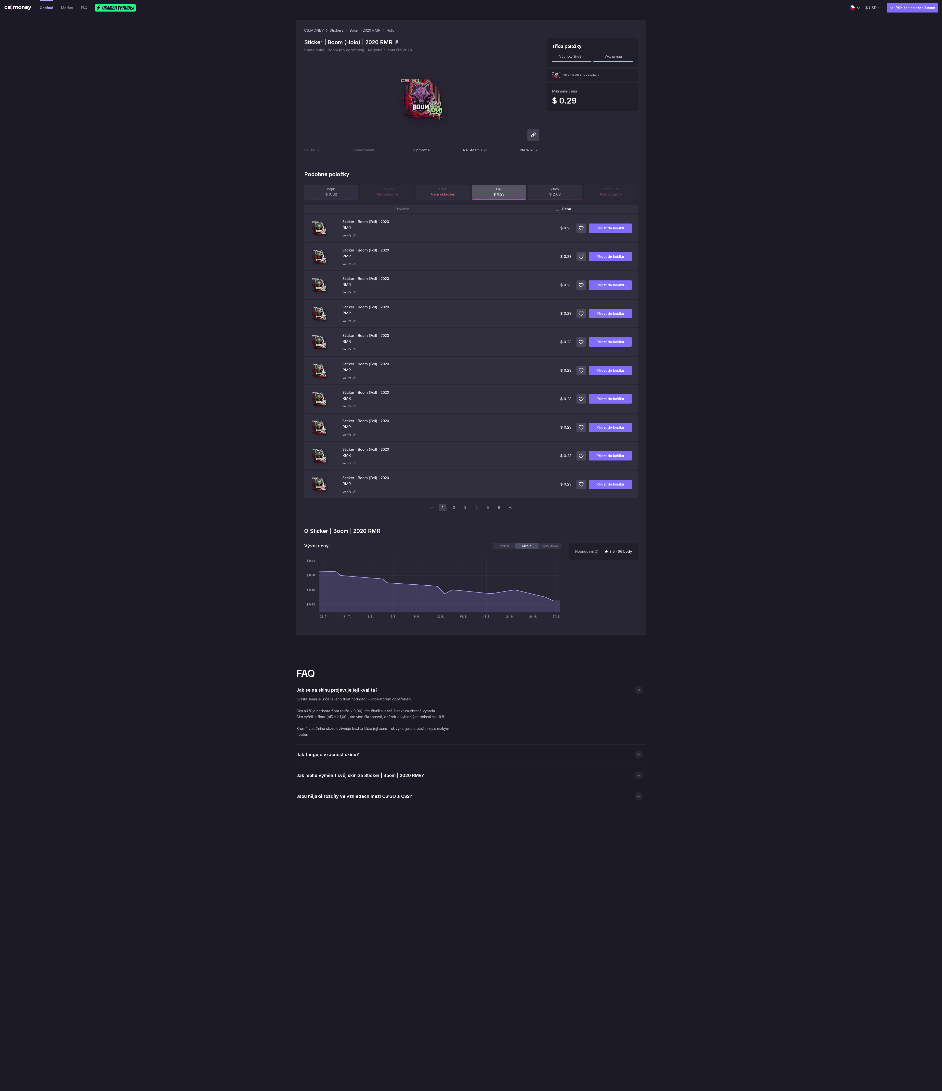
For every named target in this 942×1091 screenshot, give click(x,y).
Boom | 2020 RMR (364, 30)
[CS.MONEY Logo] (18, 8)
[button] (638, 690)
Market (67, 8)
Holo (390, 30)
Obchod (46, 8)
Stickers (337, 30)
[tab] (504, 546)
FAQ (84, 8)
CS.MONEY (314, 30)
